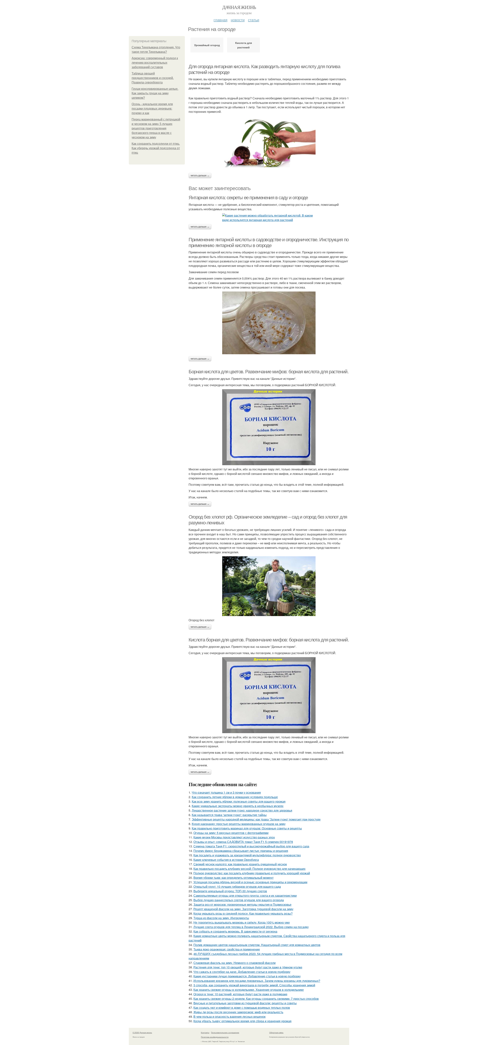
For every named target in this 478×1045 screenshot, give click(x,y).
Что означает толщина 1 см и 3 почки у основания (226, 792)
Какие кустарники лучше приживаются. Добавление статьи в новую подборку (247, 976)
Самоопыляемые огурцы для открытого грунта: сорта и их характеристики (245, 895)
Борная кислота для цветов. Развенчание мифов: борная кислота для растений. (268, 371)
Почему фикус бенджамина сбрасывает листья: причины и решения (240, 851)
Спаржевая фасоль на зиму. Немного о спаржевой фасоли (234, 963)
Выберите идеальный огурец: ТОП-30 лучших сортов (230, 891)
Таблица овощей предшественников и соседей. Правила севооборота (153, 78)
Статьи (253, 19)
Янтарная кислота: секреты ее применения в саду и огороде (248, 197)
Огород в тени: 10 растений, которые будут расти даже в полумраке (240, 994)
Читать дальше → (200, 175)
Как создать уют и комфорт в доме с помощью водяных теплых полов (241, 1007)
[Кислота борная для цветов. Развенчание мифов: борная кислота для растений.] (269, 695)
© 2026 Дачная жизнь (142, 1032)
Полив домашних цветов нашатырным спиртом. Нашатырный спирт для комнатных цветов (256, 945)
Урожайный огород (207, 45)
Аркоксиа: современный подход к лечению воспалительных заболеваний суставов (155, 63)
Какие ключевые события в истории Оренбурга (226, 860)
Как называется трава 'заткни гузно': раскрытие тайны (229, 815)
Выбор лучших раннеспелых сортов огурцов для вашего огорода (238, 900)
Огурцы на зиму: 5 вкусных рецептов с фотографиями (231, 833)
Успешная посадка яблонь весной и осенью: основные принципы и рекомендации (250, 882)
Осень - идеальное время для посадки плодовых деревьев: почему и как (152, 109)
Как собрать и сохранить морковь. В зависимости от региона (235, 931)
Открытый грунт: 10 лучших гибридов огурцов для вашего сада (237, 886)
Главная (220, 19)
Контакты (205, 1032)
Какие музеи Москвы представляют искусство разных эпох (234, 837)
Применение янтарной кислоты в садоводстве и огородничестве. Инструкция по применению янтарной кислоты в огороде (269, 242)
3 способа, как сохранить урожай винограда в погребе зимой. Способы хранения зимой (254, 985)
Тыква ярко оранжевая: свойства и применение (226, 949)
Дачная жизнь (239, 7)
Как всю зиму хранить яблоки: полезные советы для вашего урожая (238, 801)
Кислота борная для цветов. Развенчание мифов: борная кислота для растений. (269, 640)
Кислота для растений (243, 45)
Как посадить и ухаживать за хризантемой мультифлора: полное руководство (247, 855)
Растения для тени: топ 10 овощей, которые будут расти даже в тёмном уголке (247, 967)
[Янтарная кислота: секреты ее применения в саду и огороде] (269, 217)
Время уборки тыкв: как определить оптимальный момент (233, 877)
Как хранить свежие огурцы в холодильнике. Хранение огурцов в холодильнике (248, 989)
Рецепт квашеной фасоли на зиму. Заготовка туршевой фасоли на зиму (243, 909)
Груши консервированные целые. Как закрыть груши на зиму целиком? (155, 93)
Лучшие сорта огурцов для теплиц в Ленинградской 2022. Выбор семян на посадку (251, 927)
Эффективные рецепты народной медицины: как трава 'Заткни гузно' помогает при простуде (256, 819)
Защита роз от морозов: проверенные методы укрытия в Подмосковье (242, 904)
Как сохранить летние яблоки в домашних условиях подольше (235, 797)
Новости (238, 19)
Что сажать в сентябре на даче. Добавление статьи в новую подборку (241, 972)
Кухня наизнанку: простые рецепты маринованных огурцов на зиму (238, 824)
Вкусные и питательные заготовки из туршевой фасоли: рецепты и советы (245, 1003)
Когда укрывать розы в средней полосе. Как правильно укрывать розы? (243, 913)
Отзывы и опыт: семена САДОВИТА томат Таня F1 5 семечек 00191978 (243, 842)
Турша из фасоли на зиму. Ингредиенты (221, 918)
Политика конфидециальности (215, 1037)
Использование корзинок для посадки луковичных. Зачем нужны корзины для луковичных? (256, 981)
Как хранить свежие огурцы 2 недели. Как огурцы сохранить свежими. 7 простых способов (256, 998)
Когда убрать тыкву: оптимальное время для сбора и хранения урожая (242, 1021)
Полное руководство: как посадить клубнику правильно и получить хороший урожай (251, 873)
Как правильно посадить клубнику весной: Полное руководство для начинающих (249, 868)
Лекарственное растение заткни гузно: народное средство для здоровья (242, 810)
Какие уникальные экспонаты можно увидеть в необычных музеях (237, 806)
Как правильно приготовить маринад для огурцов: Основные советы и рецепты (247, 828)
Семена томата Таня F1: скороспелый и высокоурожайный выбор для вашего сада (251, 846)
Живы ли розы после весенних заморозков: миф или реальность (238, 1012)
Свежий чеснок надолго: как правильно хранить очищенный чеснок (240, 864)
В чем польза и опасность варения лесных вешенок (229, 1016)
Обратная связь (276, 1032)
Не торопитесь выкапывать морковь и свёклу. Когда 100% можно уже (241, 922)
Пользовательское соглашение (225, 1032)
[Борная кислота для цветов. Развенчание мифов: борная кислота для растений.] (269, 427)
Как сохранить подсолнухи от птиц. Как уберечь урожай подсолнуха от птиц (156, 148)
